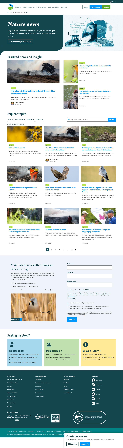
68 (72, 250)
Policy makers (39, 389)
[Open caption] (21, 319)
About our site (66, 431)
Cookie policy (22, 431)
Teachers (38, 379)
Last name (70, 272)
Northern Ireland (69, 389)
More (16, 419)
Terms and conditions (12, 431)
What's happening (28, 7)
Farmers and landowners (43, 383)
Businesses (38, 393)
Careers (9, 386)
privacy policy (81, 314)
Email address (71, 281)
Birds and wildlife (53, 7)
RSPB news (10, 389)
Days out (64, 7)
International (68, 393)
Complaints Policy (40, 431)
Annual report (11, 396)
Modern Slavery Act (75, 431)
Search (113, 1)
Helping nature (41, 7)
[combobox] (10, 119)
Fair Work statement (86, 431)
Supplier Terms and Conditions (53, 431)
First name (70, 264)
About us (18, 7)
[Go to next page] (75, 249)
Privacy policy (31, 431)
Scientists (38, 386)
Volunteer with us (12, 383)
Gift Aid (9, 406)
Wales (65, 386)
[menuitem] (18, 7)
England (66, 379)
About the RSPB (12, 393)
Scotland (66, 383)
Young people (39, 396)
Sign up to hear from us (14, 379)
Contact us (10, 399)
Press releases (11, 403)
